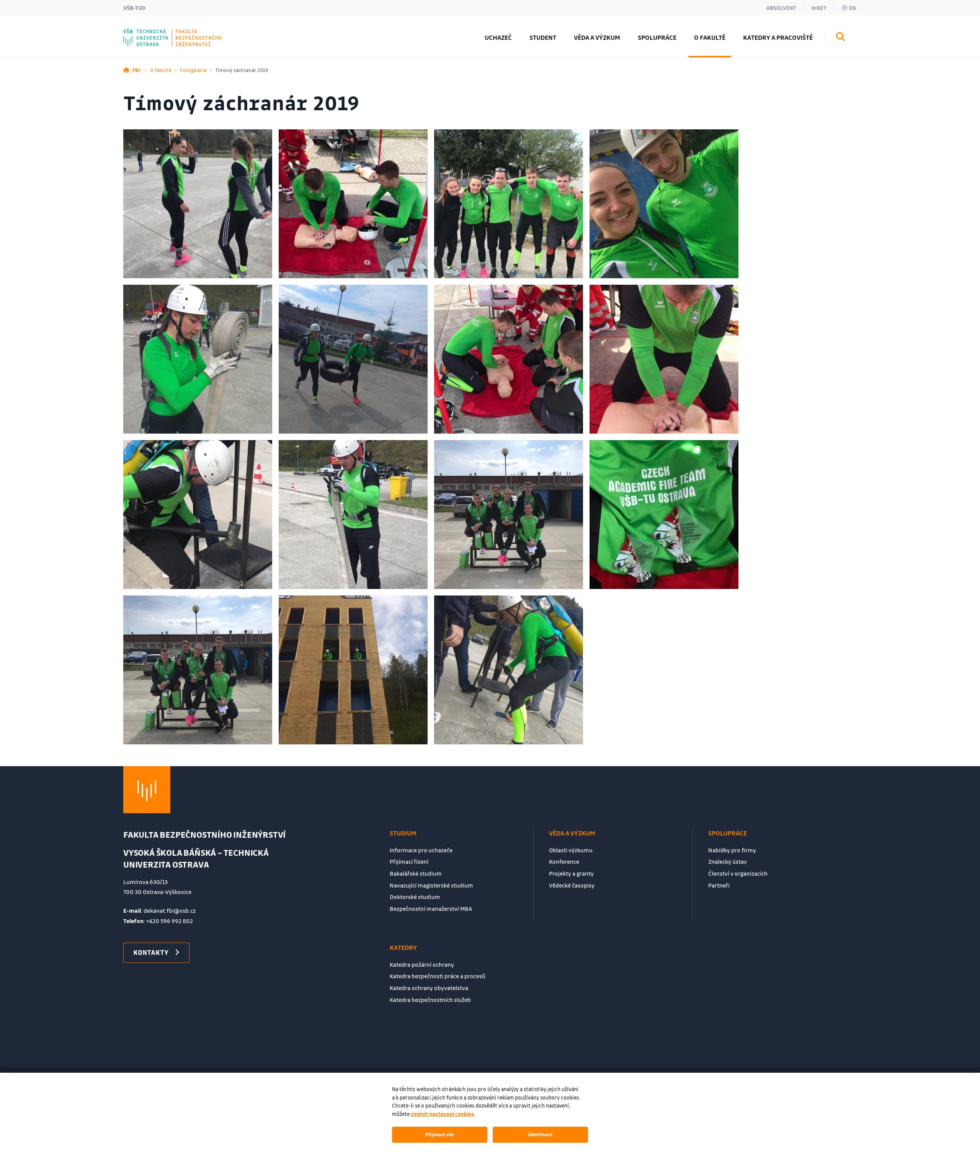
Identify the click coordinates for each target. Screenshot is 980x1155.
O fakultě (161, 70)
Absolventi (156, 31)
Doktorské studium (415, 897)
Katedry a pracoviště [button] (778, 37)
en (852, 7)
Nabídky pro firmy (732, 850)
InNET (819, 7)
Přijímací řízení (409, 861)
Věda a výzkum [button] (597, 37)
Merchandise (159, 31)
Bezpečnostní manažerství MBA (431, 908)
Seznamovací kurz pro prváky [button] (187, 31)
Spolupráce (727, 833)
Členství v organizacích (738, 873)
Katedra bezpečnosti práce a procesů (437, 976)
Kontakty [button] (150, 952)
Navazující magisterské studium (431, 885)
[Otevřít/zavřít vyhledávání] (840, 38)
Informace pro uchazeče (421, 850)
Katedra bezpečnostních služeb (430, 999)
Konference (564, 861)
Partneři (719, 885)
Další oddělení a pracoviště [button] (182, 31)
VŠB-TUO (134, 7)
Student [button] (542, 37)
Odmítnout (540, 1134)
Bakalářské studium (416, 873)
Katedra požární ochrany (422, 964)
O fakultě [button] (709, 37)
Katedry (403, 947)
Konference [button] (158, 31)
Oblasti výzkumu (571, 850)
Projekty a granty (571, 873)
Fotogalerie (193, 70)
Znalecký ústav (727, 861)
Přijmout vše (439, 1134)
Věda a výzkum (572, 833)
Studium (403, 833)
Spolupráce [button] (657, 37)
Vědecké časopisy (572, 885)
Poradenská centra (169, 31)
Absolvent (781, 7)
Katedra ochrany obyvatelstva (429, 988)
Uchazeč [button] (498, 37)
